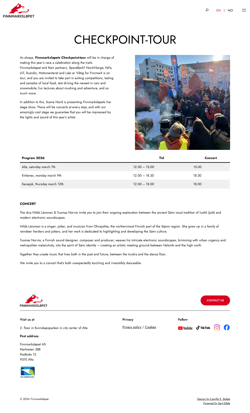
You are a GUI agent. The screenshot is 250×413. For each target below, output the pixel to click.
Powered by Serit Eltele (216, 403)
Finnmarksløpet (39, 399)
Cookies (150, 327)
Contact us (215, 300)
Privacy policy (131, 327)
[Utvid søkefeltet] (207, 10)
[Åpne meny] (244, 10)
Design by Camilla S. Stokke (213, 399)
